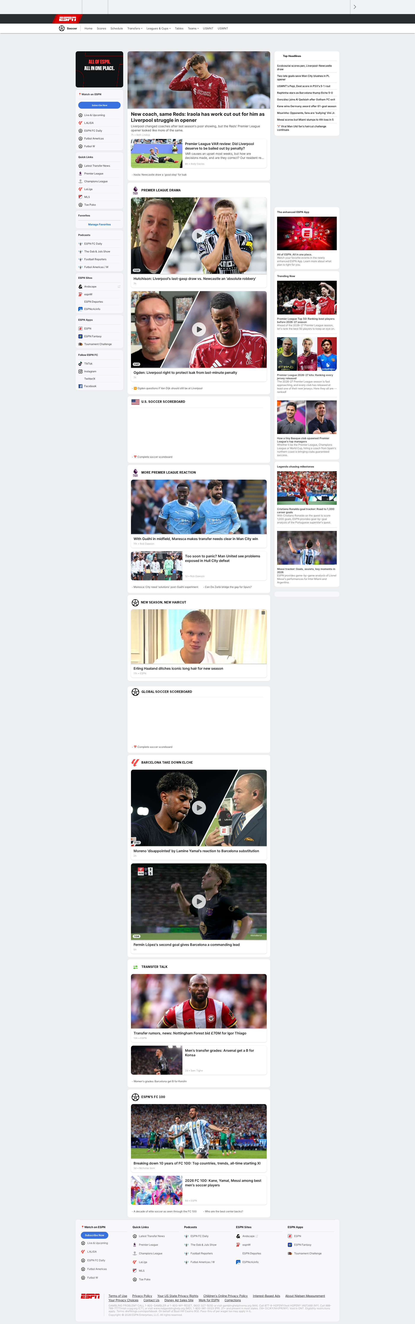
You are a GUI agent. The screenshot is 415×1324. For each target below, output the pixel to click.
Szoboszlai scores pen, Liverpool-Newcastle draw (304, 67)
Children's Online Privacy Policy (225, 1296)
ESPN (67, 19)
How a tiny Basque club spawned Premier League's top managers (303, 440)
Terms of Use (118, 1296)
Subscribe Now (99, 105)
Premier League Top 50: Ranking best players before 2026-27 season (306, 320)
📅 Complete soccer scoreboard (153, 456)
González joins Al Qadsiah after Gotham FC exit (306, 99)
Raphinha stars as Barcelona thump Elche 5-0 (305, 92)
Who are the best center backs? (224, 1211)
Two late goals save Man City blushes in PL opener (303, 77)
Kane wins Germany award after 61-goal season (306, 106)
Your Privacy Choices (123, 1300)
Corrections (233, 1300)
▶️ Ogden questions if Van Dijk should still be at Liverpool (168, 388)
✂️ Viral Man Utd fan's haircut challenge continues (301, 128)
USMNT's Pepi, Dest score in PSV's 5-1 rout (303, 86)
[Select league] (69, 7)
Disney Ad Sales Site (178, 1300)
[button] (345, 19)
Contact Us (151, 1300)
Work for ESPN (209, 1300)
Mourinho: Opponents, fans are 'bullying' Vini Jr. (306, 112)
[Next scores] (354, 7)
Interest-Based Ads (266, 1296)
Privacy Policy (142, 1296)
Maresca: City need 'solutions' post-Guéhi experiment (166, 587)
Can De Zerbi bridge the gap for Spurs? (228, 587)
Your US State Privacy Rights (177, 1296)
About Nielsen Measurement (305, 1296)
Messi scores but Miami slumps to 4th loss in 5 (305, 119)
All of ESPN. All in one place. (294, 254)
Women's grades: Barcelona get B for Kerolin (160, 1081)
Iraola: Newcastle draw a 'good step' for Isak (160, 174)
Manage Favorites (99, 224)
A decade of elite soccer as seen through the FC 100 (165, 1211)
